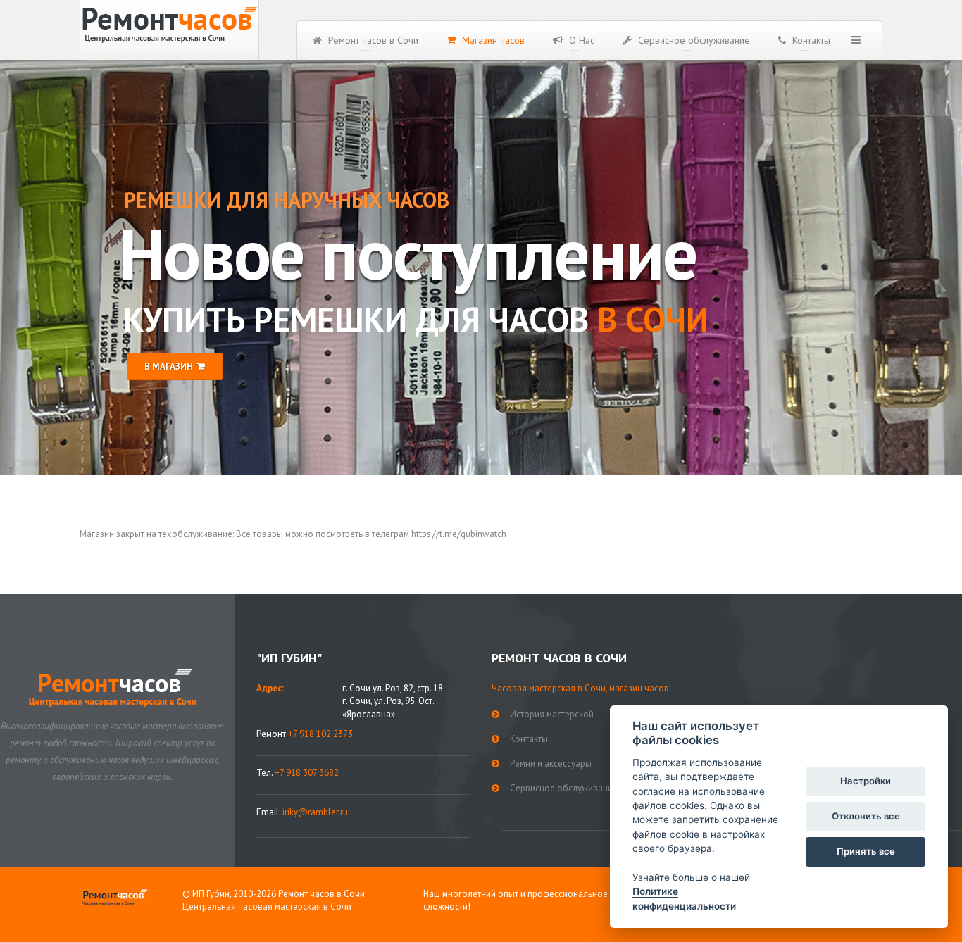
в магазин (168, 366)
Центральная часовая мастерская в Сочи (266, 906)
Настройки (865, 780)
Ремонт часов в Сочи (371, 40)
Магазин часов (492, 40)
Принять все (866, 851)
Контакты (809, 40)
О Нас (580, 40)
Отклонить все (866, 816)
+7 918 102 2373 (320, 734)
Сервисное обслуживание (692, 40)
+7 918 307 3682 (307, 773)
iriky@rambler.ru (315, 812)
